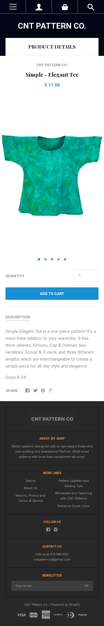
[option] (52, 174)
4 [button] (58, 259)
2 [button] (45, 259)
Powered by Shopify (65, 605)
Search (30, 481)
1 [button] (39, 259)
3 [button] (52, 259)
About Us (30, 488)
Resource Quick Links (73, 506)
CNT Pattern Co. (52, 26)
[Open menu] (13, 6)
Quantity (14, 276)
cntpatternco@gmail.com (52, 559)
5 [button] (65, 259)
